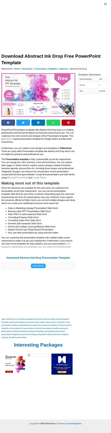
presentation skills (44, 334)
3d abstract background (27, 319)
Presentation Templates (46, 69)
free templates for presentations (22, 328)
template (4, 337)
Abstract (64, 69)
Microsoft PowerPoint (17, 177)
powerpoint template (19, 331)
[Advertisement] (55, 30)
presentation (60, 331)
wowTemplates (74, 424)
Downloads (27, 69)
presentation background (10, 334)
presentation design (28, 334)
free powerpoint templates (48, 325)
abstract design (50, 319)
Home (17, 69)
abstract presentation (17, 322)
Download (38, 266)
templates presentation (18, 337)
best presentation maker (35, 322)
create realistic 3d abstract (55, 322)
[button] (8, 123)
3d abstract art (11, 319)
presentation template (59, 334)
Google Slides (39, 177)
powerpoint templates (36, 331)
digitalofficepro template (28, 325)
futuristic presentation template (47, 328)
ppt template (50, 331)
